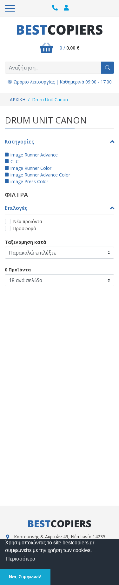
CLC (14, 161)
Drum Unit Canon (50, 99)
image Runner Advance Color (40, 175)
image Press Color (29, 181)
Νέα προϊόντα (27, 221)
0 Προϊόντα (18, 270)
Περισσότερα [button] (20, 559)
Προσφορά (24, 228)
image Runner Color (30, 168)
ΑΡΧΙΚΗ (17, 99)
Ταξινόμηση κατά (25, 242)
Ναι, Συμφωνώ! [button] (25, 576)
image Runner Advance (34, 155)
